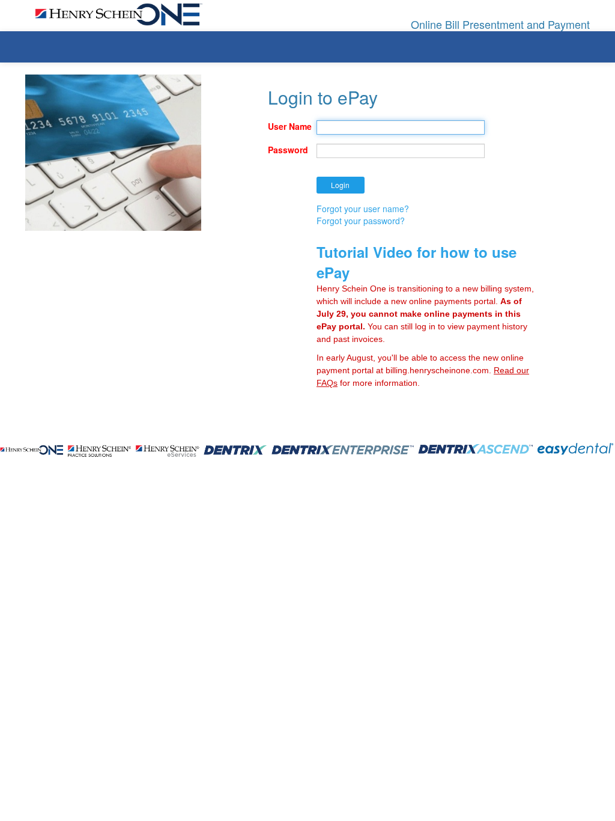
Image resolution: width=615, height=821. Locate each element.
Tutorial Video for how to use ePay (417, 262)
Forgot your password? (361, 221)
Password (288, 150)
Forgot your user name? (363, 209)
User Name (288, 126)
